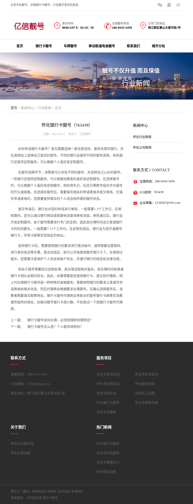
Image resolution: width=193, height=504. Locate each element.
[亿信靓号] (29, 26)
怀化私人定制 (145, 393)
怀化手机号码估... (109, 384)
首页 (19, 46)
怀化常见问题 (106, 472)
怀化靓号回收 (145, 384)
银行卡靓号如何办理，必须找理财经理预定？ (60, 320)
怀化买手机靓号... (109, 453)
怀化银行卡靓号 (108, 402)
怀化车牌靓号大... (109, 462)
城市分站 (158, 46)
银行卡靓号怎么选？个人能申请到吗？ (55, 326)
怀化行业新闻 (142, 137)
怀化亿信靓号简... (23, 443)
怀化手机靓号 (106, 412)
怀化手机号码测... (109, 374)
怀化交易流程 (20, 453)
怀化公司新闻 (142, 147)
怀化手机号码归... (148, 374)
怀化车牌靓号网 (146, 402)
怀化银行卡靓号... (109, 443)
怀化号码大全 (106, 393)
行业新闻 (136, 83)
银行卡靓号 (44, 46)
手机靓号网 (34, 498)
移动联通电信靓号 (102, 46)
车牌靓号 (70, 46)
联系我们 (133, 46)
